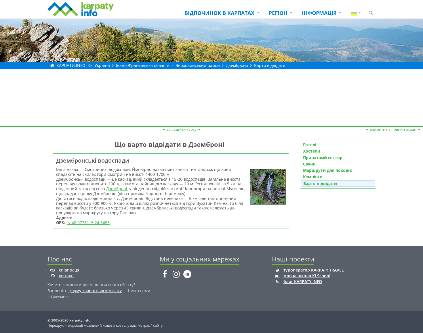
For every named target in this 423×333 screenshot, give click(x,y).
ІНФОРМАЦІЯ (319, 12)
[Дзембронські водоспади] (267, 186)
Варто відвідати (269, 65)
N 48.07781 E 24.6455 (88, 222)
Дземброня (237, 65)
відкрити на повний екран (393, 129)
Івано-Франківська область (142, 65)
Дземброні (116, 188)
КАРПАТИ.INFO (70, 65)
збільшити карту (182, 129)
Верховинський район (198, 65)
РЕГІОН (278, 12)
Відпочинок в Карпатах (219, 12)
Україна (102, 65)
